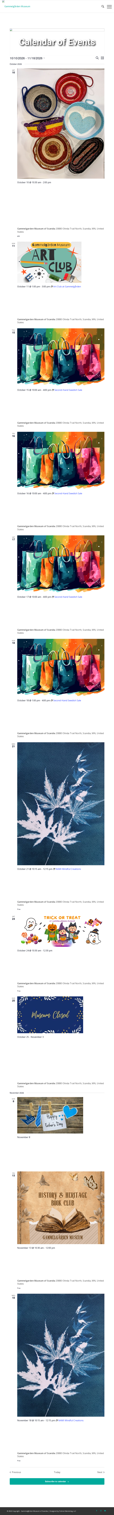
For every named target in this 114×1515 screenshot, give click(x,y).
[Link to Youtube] (105, 1511)
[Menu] (108, 6)
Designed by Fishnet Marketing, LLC (63, 1511)
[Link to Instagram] (101, 1511)
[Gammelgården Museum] (16, 6)
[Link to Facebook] (97, 1511)
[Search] (101, 6)
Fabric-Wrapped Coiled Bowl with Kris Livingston (59, 205)
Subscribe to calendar (55, 1481)
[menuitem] (101, 6)
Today (57, 1472)
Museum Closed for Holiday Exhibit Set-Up (57, 1060)
